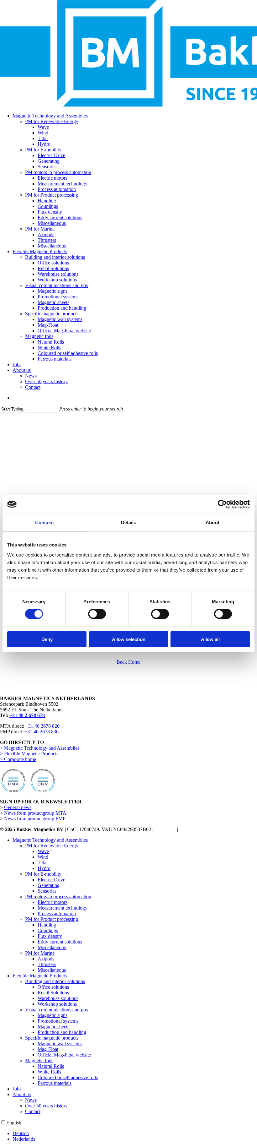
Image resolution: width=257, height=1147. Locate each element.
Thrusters (47, 964)
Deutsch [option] (21, 1133)
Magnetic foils (39, 1060)
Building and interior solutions (55, 981)
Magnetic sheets (53, 1026)
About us (22, 1094)
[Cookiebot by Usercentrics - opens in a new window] (222, 504)
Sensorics (47, 891)
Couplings (48, 930)
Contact (32, 1111)
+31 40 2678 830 (41, 731)
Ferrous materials (54, 1083)
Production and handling (62, 1032)
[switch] (97, 614)
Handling (47, 924)
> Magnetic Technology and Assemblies (39, 748)
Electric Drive (51, 879)
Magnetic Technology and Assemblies (50, 840)
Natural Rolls (51, 1066)
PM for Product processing (51, 919)
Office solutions (53, 987)
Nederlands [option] (24, 1139)
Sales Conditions (228, 829)
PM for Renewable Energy (51, 845)
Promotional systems (58, 1021)
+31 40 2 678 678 (27, 715)
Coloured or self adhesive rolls (68, 1077)
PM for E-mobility (43, 874)
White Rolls (49, 1071)
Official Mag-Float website (64, 1054)
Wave (43, 851)
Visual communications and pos (56, 1009)
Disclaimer (165, 829)
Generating (49, 885)
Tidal (43, 862)
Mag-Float (48, 1049)
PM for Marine (40, 953)
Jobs (17, 1088)
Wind (43, 857)
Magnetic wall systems (60, 1043)
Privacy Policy (193, 829)
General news (17, 807)
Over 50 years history (46, 1105)
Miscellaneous (52, 947)
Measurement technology (62, 908)
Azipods (46, 958)
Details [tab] (128, 522)
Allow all (210, 639)
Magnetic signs (52, 1015)
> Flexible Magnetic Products (29, 753)
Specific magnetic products (51, 1038)
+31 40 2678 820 (42, 726)
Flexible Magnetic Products (40, 975)
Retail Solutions (53, 992)
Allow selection (128, 639)
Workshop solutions (57, 1004)
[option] (135, 1133)
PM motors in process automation (58, 896)
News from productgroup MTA (35, 813)
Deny (47, 639)
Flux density (50, 936)
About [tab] (212, 522)
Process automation (57, 913)
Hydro (44, 868)
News (31, 1100)
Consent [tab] (44, 522)
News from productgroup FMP (35, 818)
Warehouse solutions (58, 998)
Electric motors (52, 902)
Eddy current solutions (60, 941)
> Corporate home (18, 759)
